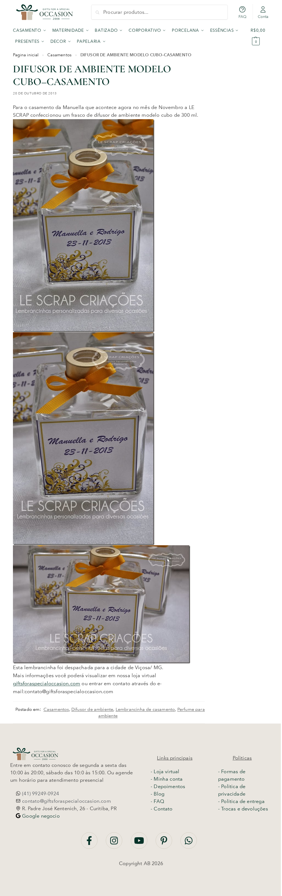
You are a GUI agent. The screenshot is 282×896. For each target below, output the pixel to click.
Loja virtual (166, 772)
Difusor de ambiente (92, 709)
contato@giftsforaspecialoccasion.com (66, 801)
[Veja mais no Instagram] (114, 843)
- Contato (162, 809)
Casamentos (59, 54)
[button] (260, 36)
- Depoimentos (168, 786)
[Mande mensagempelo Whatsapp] (188, 843)
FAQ (242, 16)
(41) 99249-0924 (40, 794)
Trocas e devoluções (244, 809)
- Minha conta (167, 779)
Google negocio (40, 816)
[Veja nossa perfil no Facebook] (90, 843)
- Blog (157, 794)
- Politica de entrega (241, 801)
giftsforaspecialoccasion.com (46, 683)
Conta (263, 16)
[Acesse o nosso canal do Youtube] (139, 843)
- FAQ (157, 801)
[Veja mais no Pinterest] (164, 843)
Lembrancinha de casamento (145, 709)
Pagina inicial (26, 54)
